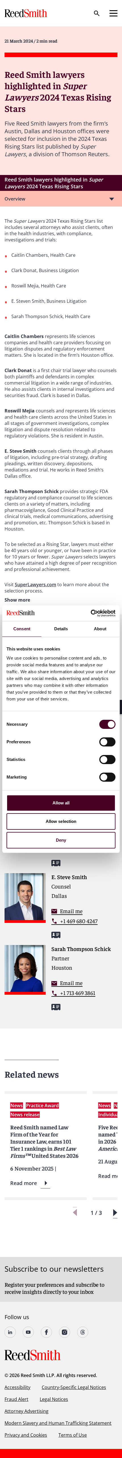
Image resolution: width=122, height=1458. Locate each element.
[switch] (107, 741)
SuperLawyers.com (35, 584)
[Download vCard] (55, 863)
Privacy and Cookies (26, 1435)
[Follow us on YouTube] (28, 1332)
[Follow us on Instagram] (64, 1332)
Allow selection (61, 821)
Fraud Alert (16, 1399)
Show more (17, 600)
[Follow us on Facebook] (46, 1332)
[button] (115, 1213)
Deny (61, 840)
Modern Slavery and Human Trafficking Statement (58, 1423)
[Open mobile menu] (113, 13)
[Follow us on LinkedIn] (10, 1332)
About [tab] (100, 628)
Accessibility (17, 1387)
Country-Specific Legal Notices (74, 1387)
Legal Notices (54, 1399)
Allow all (61, 802)
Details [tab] (61, 628)
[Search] (96, 13)
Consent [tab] (21, 628)
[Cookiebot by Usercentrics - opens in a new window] (90, 613)
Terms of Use (72, 1435)
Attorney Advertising (27, 1411)
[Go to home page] (26, 13)
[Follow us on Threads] (83, 1332)
